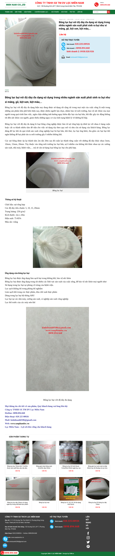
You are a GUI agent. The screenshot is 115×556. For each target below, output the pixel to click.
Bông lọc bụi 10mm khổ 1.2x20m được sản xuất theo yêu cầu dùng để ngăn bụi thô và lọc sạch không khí (17, 467)
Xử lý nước (55, 12)
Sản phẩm (27, 12)
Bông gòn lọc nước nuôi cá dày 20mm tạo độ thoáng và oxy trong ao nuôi (97, 467)
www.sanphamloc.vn (19, 423)
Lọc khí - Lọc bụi (80, 19)
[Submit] (108, 12)
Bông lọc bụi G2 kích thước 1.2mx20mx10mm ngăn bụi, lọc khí (71, 467)
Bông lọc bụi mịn (44, 502)
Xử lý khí (64, 12)
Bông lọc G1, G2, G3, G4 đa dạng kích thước (71, 503)
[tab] (7, 91)
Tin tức (72, 12)
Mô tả (7, 91)
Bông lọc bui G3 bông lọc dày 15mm (97, 503)
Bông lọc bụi (90, 19)
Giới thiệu (18, 12)
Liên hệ (79, 12)
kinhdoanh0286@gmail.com (17, 541)
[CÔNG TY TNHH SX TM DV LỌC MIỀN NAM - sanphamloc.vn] (16, 5)
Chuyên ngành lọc (41, 12)
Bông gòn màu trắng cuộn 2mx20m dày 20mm (44, 467)
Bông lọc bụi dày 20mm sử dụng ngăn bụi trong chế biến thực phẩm (17, 503)
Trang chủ (9, 12)
